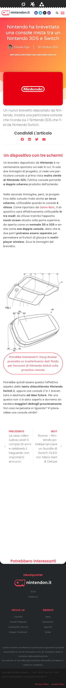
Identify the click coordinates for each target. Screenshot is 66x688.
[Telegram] (40, 13)
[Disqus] (33, 513)
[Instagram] (44, 13)
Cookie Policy (57, 684)
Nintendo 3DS (28, 54)
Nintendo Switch (46, 54)
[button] (57, 12)
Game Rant (47, 207)
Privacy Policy (42, 684)
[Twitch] (49, 13)
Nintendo (15, 54)
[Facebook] (36, 13)
